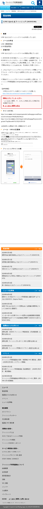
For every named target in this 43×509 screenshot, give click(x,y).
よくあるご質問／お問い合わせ (19, 499)
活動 (3, 479)
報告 (39, 4)
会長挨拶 (5, 472)
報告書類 (14, 7)
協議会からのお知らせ (22, 325)
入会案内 (5, 490)
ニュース (3, 7)
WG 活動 (5, 483)
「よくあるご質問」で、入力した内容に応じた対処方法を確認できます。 (21, 102)
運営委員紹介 (6, 476)
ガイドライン (6, 412)
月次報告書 (5, 419)
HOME (2, 11)
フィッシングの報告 (8, 440)
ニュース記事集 (22, 290)
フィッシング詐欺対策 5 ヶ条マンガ (11, 443)
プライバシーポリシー (20, 502)
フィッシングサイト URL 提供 (12, 455)
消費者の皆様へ (26, 7)
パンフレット (6, 494)
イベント (22, 353)
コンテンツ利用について (8, 502)
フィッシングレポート (9, 415)
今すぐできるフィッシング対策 (12, 436)
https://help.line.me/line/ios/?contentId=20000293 (17, 93)
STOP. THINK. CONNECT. (10, 459)
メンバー (5, 487)
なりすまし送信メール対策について (11, 451)
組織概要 (5, 468)
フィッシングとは (8, 432)
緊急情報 (14, 11)
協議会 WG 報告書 (8, 423)
